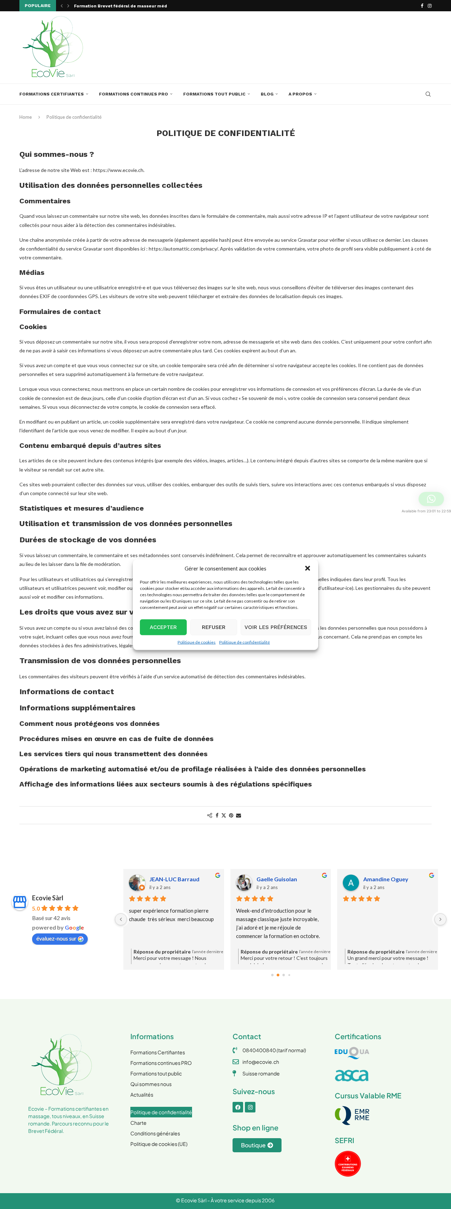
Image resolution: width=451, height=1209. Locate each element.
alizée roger (272, 879)
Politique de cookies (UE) (158, 1144)
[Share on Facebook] (217, 815)
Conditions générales (155, 1133)
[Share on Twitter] (223, 815)
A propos (300, 94)
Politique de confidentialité (244, 641)
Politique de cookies (197, 641)
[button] (307, 568)
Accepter (163, 627)
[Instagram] (430, 5)
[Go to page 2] (283, 975)
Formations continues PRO (133, 94)
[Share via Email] (238, 815)
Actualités (141, 1094)
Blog (267, 94)
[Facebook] (422, 5)
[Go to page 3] (289, 975)
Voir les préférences (276, 627)
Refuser (214, 627)
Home (25, 117)
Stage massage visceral (100, 9)
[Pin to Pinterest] (231, 815)
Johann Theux (167, 879)
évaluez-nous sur (56, 938)
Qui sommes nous (151, 1084)
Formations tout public (214, 94)
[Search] (428, 94)
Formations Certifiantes (51, 94)
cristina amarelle (385, 879)
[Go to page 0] (272, 975)
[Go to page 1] (278, 975)
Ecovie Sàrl (47, 898)
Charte (138, 1122)
